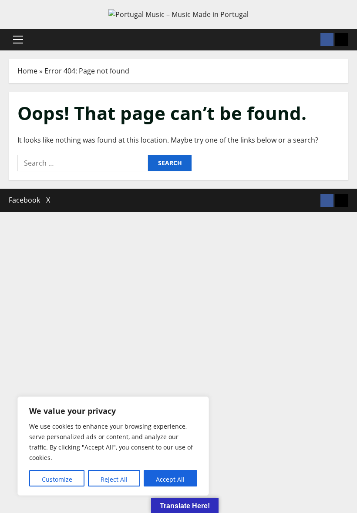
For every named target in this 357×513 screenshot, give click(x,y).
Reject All (114, 479)
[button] (18, 39)
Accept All (170, 479)
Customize (57, 479)
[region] (113, 446)
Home (27, 71)
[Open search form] (311, 39)
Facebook (24, 200)
